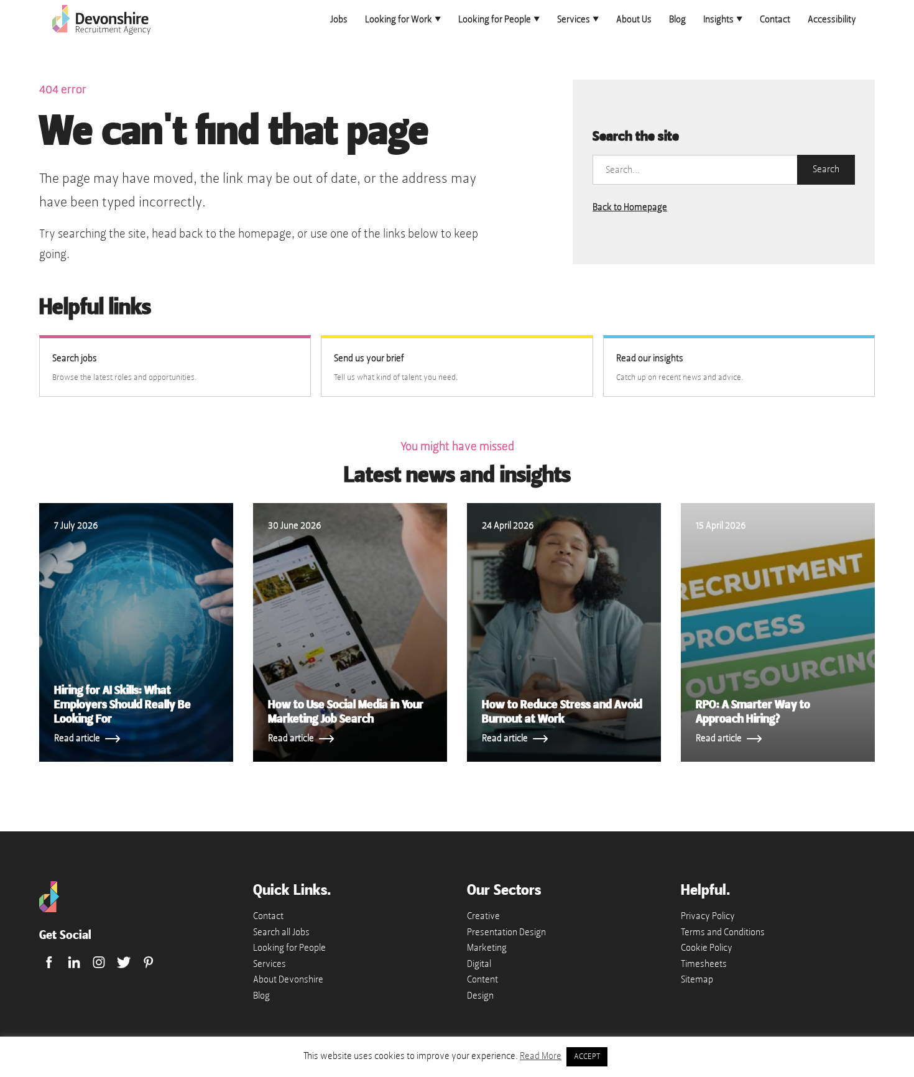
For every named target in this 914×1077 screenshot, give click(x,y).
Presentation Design (506, 932)
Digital (479, 964)
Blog (677, 19)
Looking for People (494, 19)
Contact (775, 19)
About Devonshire (288, 979)
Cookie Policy (706, 947)
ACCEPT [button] (587, 1056)
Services (573, 19)
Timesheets (704, 964)
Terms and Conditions (723, 932)
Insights (718, 19)
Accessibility (832, 19)
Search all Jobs (281, 932)
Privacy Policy (708, 916)
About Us (634, 19)
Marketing (487, 947)
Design (480, 995)
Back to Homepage (630, 207)
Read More (540, 1056)
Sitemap (697, 979)
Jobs (339, 19)
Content (482, 979)
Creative (483, 916)
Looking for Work (398, 19)
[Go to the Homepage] (49, 909)
